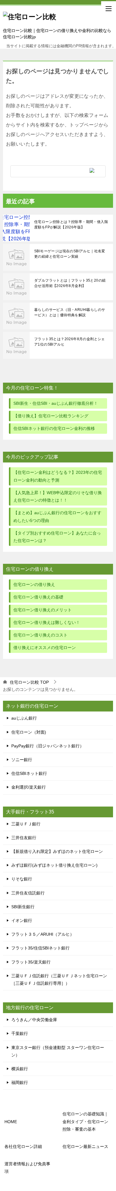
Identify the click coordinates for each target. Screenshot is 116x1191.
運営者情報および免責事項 (27, 1167)
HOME (10, 1121)
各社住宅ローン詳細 (23, 1146)
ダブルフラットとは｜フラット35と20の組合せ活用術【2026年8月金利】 (70, 283)
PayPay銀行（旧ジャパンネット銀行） (47, 745)
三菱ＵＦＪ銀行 (25, 824)
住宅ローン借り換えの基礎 (38, 597)
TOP (29, 682)
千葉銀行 (19, 1033)
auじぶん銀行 (24, 718)
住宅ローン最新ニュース (85, 1146)
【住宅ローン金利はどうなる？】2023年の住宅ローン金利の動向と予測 (57, 476)
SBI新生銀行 (23, 906)
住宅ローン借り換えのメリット (42, 609)
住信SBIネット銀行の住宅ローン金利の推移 (54, 428)
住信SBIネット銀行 (29, 773)
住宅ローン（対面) (28, 732)
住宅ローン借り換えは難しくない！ (46, 622)
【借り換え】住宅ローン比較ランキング (50, 415)
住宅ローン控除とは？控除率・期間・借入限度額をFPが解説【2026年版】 (71, 224)
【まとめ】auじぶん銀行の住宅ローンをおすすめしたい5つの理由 (57, 516)
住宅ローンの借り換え (34, 584)
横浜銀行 (19, 1068)
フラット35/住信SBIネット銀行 (40, 948)
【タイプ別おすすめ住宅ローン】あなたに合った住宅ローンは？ (57, 537)
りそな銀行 (21, 879)
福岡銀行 (19, 1082)
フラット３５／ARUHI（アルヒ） (42, 934)
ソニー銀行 (21, 759)
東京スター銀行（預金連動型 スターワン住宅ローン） (57, 1051)
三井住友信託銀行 (28, 893)
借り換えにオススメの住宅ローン (44, 647)
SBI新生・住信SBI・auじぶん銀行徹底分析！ (55, 403)
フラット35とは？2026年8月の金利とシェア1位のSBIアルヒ (69, 341)
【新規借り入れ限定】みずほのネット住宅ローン (57, 851)
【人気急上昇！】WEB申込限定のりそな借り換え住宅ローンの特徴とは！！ (57, 496)
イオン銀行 (21, 920)
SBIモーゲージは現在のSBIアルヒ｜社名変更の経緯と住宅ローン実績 (69, 254)
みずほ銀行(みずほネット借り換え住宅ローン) (54, 865)
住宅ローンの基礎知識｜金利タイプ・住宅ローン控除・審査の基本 (85, 1121)
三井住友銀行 (23, 837)
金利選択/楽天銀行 (28, 787)
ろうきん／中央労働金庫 (34, 1019)
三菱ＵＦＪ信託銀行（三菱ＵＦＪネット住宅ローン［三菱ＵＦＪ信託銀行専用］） (59, 979)
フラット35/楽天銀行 (31, 962)
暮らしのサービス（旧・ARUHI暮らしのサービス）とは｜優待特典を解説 (69, 312)
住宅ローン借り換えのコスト (40, 635)
